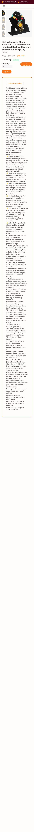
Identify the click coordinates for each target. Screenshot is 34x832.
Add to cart (26, 65)
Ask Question (24, 2)
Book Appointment (9, 2)
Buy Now (6, 72)
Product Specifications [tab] (15, 83)
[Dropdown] (4, 6)
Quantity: (6, 63)
